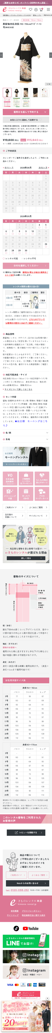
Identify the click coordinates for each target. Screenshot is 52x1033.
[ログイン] (36, 9)
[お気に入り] (30, 9)
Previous (1, 55)
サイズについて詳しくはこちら (18, 389)
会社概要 (15, 910)
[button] (47, 998)
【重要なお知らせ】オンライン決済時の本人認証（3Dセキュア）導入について (26, 2)
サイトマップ (13, 915)
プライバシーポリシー (31, 910)
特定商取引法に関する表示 (33, 915)
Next (50, 55)
